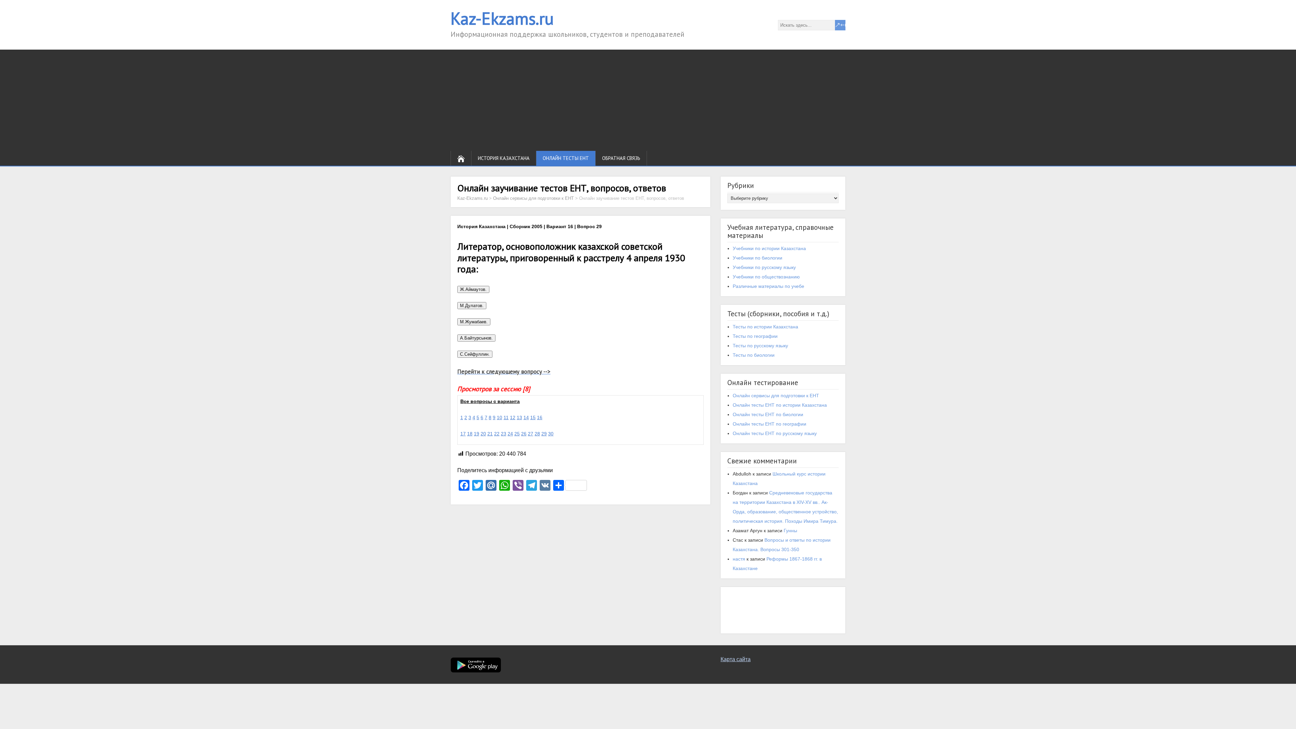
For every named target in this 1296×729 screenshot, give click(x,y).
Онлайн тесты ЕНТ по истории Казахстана (780, 405)
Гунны (790, 530)
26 (523, 433)
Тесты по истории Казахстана (765, 326)
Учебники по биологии (757, 258)
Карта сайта (736, 659)
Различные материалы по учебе (768, 286)
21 (490, 433)
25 (517, 433)
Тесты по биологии (754, 355)
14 (526, 417)
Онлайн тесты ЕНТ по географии (769, 424)
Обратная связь (621, 158)
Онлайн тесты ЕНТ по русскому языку (775, 433)
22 (497, 433)
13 (519, 417)
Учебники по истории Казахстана (769, 248)
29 (544, 433)
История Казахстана (504, 158)
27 (530, 433)
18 (470, 433)
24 (510, 433)
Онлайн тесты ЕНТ (566, 158)
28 (537, 433)
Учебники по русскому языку (764, 267)
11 (506, 417)
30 (551, 433)
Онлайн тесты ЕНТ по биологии (768, 414)
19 (476, 433)
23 (503, 433)
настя (739, 559)
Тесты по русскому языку (760, 345)
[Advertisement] (648, 100)
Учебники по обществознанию (766, 276)
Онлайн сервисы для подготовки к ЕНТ (776, 395)
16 (539, 417)
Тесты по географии (755, 336)
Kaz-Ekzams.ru (502, 18)
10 (499, 417)
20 (483, 433)
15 (533, 417)
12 (512, 417)
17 (463, 433)
